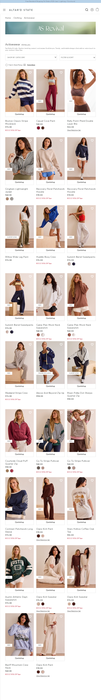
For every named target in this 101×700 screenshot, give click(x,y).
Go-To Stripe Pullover (47, 461)
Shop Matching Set (74, 130)
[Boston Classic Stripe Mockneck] (19, 90)
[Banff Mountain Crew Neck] (19, 634)
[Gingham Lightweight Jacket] (19, 158)
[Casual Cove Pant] (50, 90)
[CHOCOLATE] (42, 127)
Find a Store (31, 65)
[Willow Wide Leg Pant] (19, 226)
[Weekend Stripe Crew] (19, 362)
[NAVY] (73, 263)
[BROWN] (38, 334)
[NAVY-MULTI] (38, 467)
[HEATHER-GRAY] (42, 334)
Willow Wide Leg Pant (17, 257)
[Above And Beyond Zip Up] (50, 362)
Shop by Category (16, 57)
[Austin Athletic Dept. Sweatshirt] (19, 566)
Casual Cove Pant (45, 121)
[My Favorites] (30, 72)
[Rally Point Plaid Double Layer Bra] (81, 90)
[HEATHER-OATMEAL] (42, 535)
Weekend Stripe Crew (16, 393)
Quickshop (19, 114)
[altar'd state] (21, 9)
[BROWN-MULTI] (42, 467)
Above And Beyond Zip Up (50, 393)
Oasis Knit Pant (44, 529)
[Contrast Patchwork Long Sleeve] (19, 498)
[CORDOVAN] (38, 127)
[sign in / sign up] (92, 9)
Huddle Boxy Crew (46, 257)
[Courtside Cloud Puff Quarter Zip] (19, 430)
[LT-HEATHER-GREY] (69, 263)
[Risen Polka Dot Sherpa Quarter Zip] (81, 362)
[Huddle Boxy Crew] (50, 226)
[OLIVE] (11, 198)
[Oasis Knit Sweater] (50, 566)
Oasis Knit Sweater (46, 597)
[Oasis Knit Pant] (50, 498)
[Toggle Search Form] (86, 9)
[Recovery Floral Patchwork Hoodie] (50, 158)
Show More (50, 684)
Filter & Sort (67, 57)
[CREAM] (7, 470)
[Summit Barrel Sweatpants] (81, 226)
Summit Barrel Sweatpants (81, 257)
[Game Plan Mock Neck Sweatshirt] (50, 294)
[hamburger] (4, 9)
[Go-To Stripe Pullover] (50, 430)
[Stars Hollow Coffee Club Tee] (81, 498)
